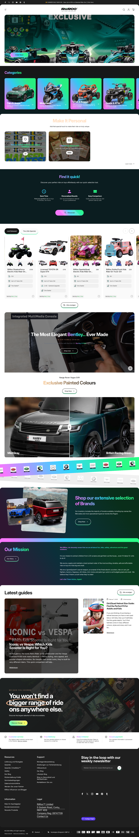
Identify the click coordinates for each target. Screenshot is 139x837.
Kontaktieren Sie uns (44, 782)
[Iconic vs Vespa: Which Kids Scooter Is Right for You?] (41, 635)
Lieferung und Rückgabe (14, 762)
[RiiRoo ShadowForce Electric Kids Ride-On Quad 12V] (20, 251)
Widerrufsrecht (8, 833)
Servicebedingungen (12, 780)
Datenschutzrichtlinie (12, 783)
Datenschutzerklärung (19, 833)
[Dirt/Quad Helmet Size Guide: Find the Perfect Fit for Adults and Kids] (93, 616)
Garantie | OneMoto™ (13, 768)
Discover (71, 213)
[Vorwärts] (131, 72)
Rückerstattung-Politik (13, 777)
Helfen (7, 771)
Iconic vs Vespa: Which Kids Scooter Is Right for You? (30, 646)
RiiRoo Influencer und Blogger (16, 790)
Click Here (90, 2)
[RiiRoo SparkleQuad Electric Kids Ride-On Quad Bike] (86, 251)
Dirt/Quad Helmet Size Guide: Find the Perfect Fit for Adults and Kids (120, 606)
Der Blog (8, 774)
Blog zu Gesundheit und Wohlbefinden (46, 778)
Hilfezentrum (41, 768)
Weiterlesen (13, 668)
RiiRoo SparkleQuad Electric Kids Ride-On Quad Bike (82, 270)
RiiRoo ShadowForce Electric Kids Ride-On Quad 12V (16, 270)
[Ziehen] (69, 427)
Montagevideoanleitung (45, 762)
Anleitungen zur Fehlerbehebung (49, 765)
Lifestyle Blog (42, 774)
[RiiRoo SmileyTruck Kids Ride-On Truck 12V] (118, 251)
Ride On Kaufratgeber (13, 804)
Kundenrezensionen (12, 807)
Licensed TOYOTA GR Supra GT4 (49, 270)
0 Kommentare (29, 639)
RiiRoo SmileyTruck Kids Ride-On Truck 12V (116, 270)
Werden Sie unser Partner (14, 786)
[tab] (12, 231)
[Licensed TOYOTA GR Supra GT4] (53, 251)
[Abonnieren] (119, 768)
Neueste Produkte (11, 810)
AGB (27, 833)
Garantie (8, 765)
